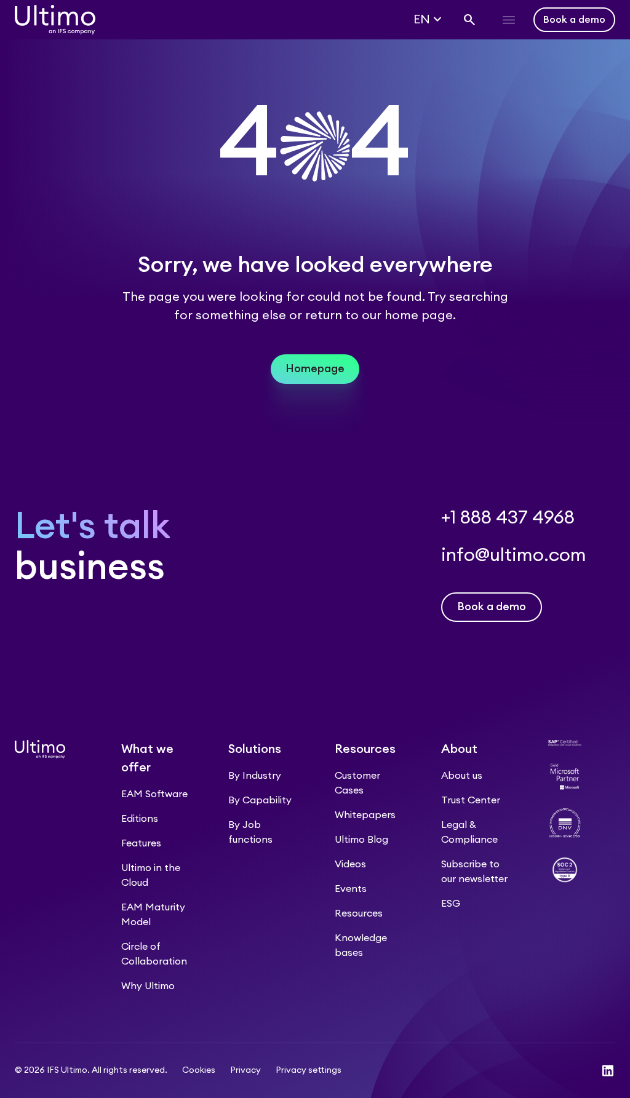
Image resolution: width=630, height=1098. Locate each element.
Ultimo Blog (361, 840)
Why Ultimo (148, 986)
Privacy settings (308, 1070)
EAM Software (154, 794)
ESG (450, 904)
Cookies (198, 1070)
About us (461, 776)
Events (351, 889)
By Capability (260, 800)
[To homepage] (55, 19)
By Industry (254, 776)
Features (141, 843)
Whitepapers (365, 815)
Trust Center (470, 800)
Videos (350, 864)
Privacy (245, 1070)
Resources (359, 913)
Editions (139, 819)
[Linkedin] (607, 1070)
